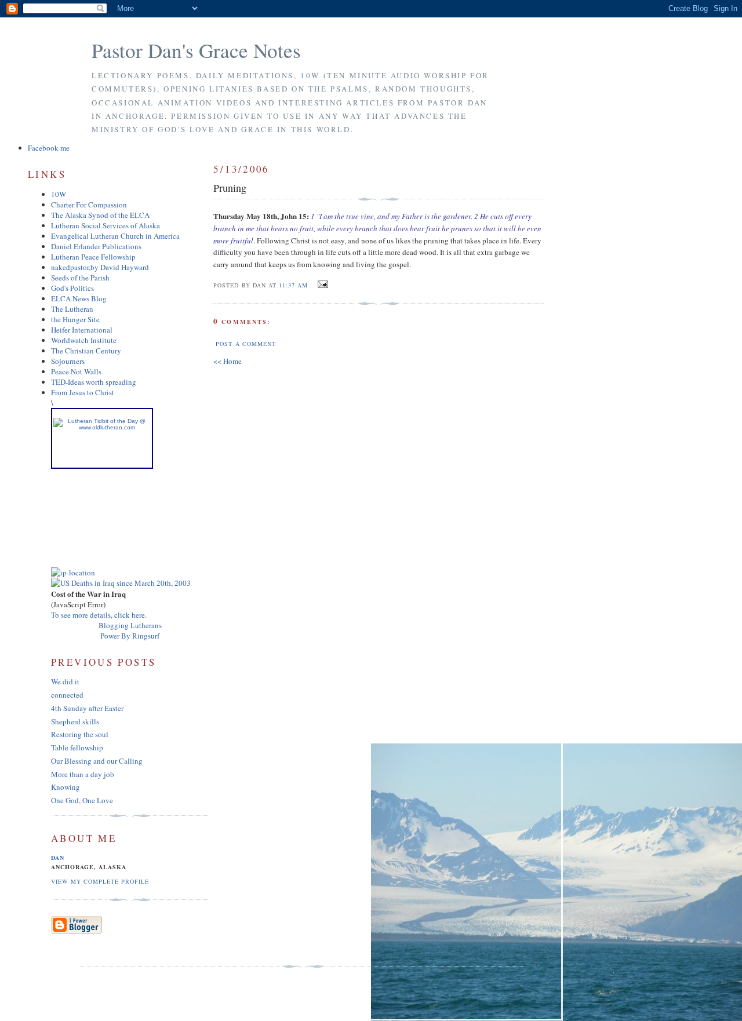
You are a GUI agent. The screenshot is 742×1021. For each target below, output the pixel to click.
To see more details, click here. (99, 615)
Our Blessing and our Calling (97, 761)
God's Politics (72, 288)
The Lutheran (72, 309)
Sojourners (68, 361)
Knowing (65, 787)
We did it (65, 681)
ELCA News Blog (79, 298)
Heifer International (81, 329)
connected (67, 695)
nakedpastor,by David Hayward (100, 267)
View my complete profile (100, 881)
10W (58, 194)
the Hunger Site (75, 319)
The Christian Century (86, 350)
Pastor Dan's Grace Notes (196, 50)
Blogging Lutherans (130, 625)
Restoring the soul (79, 734)
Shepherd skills (75, 721)
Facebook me (49, 148)
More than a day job (82, 774)
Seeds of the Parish (80, 277)
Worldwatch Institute (84, 340)
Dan (57, 858)
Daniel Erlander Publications (96, 246)
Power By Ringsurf (129, 635)
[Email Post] (321, 284)
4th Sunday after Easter (87, 708)
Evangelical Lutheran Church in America (115, 236)
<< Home (227, 361)
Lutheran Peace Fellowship (93, 256)
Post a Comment (245, 344)
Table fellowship (77, 747)
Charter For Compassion (89, 204)
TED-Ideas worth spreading (93, 382)
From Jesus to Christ (82, 392)
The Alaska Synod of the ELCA (100, 215)
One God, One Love (82, 800)
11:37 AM (293, 285)
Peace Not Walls (76, 371)
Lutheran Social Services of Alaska (105, 225)
